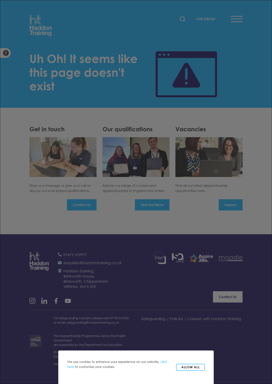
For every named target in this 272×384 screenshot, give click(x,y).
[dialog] (136, 192)
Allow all (190, 367)
